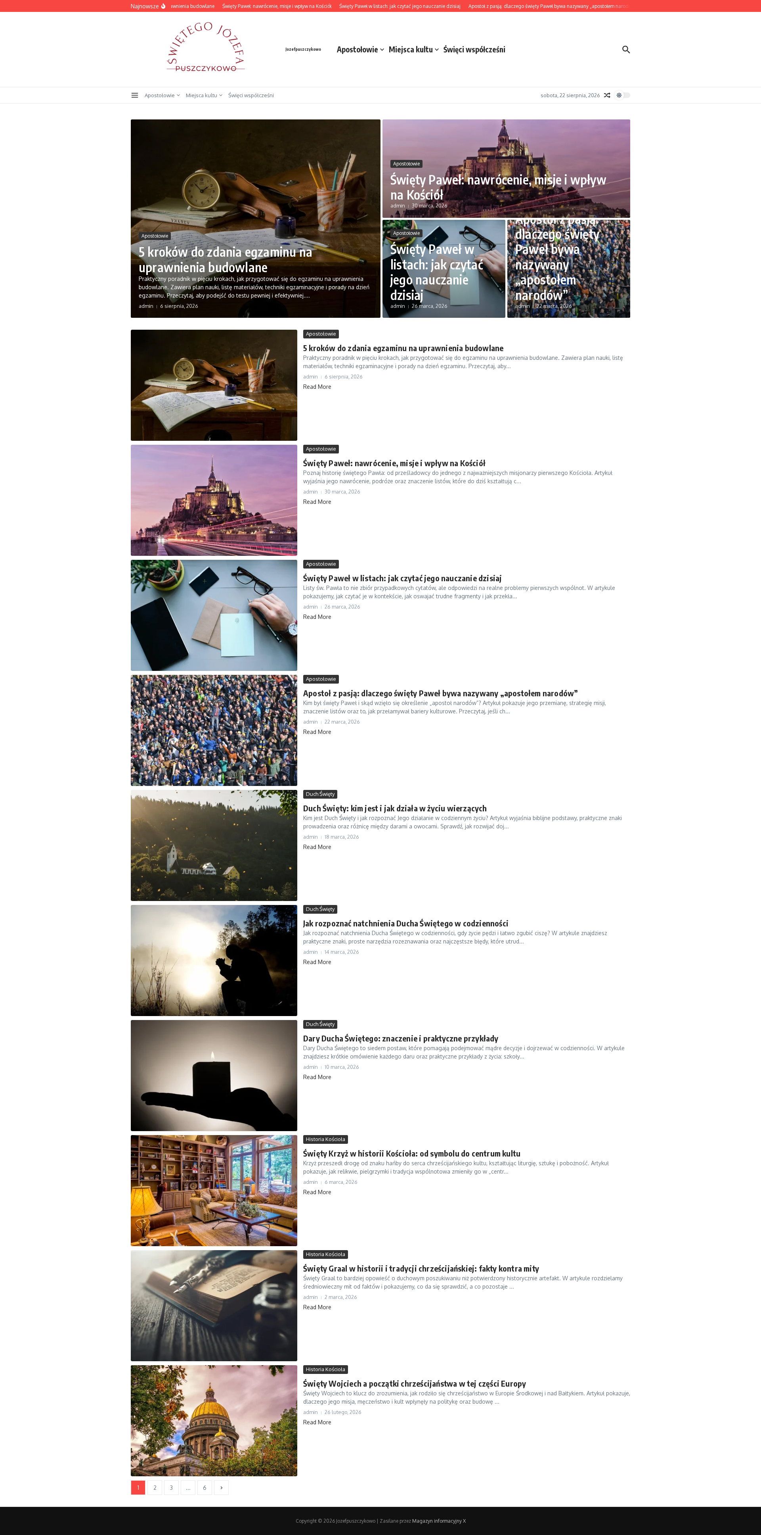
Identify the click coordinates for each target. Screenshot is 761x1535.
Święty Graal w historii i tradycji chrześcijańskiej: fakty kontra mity (421, 1268)
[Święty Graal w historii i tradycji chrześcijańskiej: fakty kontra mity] (214, 1305)
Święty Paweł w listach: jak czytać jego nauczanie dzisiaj (436, 271)
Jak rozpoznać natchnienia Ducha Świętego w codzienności (406, 923)
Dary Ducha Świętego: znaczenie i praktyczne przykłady (401, 1038)
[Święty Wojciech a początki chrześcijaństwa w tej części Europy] (214, 1420)
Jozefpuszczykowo (303, 49)
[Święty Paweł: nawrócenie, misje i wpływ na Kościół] (214, 500)
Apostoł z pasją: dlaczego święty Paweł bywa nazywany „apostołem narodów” (557, 257)
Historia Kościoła (325, 1139)
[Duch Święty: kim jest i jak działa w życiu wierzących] (214, 845)
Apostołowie (357, 49)
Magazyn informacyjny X (439, 1521)
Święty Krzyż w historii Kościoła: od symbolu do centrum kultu (411, 1153)
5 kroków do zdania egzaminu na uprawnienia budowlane (225, 259)
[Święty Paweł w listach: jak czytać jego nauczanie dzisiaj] (214, 615)
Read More (317, 386)
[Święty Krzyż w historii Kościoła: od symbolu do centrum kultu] (214, 1190)
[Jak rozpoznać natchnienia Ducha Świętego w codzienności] (214, 960)
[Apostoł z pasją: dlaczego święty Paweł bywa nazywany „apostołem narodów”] (214, 730)
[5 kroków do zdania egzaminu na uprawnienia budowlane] (214, 385)
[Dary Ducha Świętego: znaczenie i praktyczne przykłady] (214, 1075)
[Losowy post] (607, 95)
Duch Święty (320, 794)
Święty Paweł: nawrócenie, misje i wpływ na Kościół (498, 186)
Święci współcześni (474, 49)
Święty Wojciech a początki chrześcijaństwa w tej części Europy (414, 1383)
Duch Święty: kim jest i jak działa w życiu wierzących (395, 808)
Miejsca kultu (411, 49)
